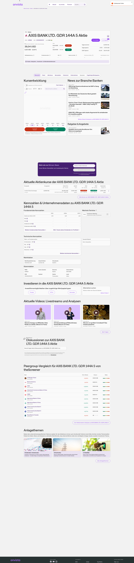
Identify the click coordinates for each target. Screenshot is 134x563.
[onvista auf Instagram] (56, 562)
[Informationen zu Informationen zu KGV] (27, 218)
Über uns (116, 562)
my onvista (62, 4)
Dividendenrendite (45, 55)
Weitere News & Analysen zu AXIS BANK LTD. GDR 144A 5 (93, 119)
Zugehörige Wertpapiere (93, 75)
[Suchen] (84, 4)
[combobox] (55, 88)
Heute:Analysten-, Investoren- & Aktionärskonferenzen (41, 61)
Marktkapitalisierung (29, 55)
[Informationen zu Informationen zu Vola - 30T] (29, 247)
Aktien (31, 8)
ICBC (28, 386)
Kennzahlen (58, 75)
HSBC (28, 394)
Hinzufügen (96, 40)
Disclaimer (53, 355)
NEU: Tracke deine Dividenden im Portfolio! (65, 230)
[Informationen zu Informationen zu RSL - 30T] (29, 244)
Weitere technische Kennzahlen (69, 253)
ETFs (51, 292)
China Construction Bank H (34, 411)
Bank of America (31, 382)
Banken (29, 32)
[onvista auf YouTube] (53, 562)
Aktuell (54, 4)
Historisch (65, 75)
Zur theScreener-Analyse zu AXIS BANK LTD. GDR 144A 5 (91, 422)
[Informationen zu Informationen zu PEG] (27, 221)
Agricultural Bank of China (34, 398)
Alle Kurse (50, 75)
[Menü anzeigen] (49, 4)
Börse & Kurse (26, 8)
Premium (69, 4)
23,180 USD (93, 190)
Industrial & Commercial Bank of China (37, 390)
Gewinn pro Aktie (72, 55)
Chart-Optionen (59, 85)
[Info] (34, 55)
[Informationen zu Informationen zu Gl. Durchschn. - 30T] (34, 242)
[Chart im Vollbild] (25, 92)
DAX (76, 562)
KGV (59, 55)
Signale (106, 40)
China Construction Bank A (34, 406)
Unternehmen (74, 75)
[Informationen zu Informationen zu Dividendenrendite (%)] (35, 226)
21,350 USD (83, 190)
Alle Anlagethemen (103, 461)
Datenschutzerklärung (85, 174)
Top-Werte (99, 562)
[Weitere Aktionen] (109, 191)
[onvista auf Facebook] (51, 562)
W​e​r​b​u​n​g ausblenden (79, 19)
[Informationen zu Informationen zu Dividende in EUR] (32, 223)
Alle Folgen (105, 332)
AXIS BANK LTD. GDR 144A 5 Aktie (40, 8)
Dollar (87, 562)
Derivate (72, 292)
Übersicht (37, 75)
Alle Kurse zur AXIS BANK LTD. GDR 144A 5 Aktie (94, 197)
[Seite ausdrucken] (108, 36)
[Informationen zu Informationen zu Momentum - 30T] (32, 249)
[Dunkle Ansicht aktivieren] (19, 0)
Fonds (32, 292)
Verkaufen (68, 45)
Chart (43, 75)
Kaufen (68, 49)
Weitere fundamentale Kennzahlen (35, 230)
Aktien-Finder (104, 293)
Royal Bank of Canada (32, 415)
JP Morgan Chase (31, 377)
